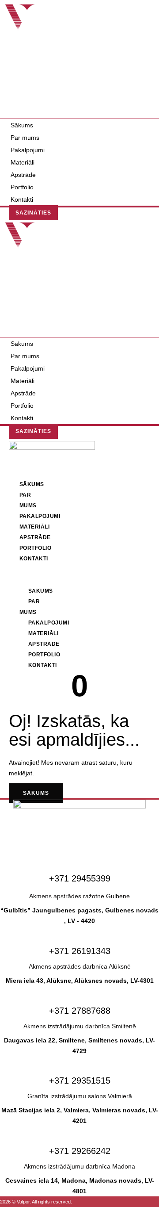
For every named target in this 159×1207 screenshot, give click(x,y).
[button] (79, 113)
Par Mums (29, 606)
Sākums (22, 125)
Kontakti (25, 103)
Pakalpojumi (28, 149)
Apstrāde (23, 174)
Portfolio (22, 187)
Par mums (25, 137)
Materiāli (22, 162)
